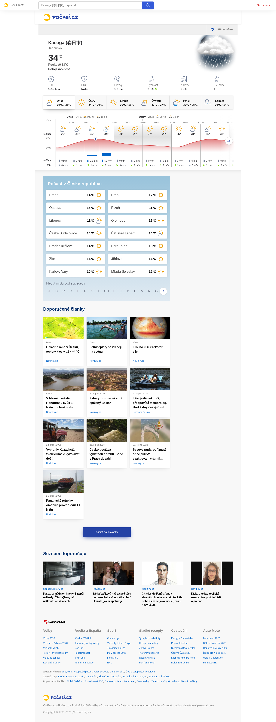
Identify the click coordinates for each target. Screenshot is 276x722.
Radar (156, 705)
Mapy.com (66, 671)
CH (106, 291)
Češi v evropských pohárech (140, 671)
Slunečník (104, 676)
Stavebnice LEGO (94, 681)
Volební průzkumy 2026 (55, 643)
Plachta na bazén (75, 676)
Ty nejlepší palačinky (149, 638)
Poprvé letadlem (179, 643)
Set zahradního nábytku (135, 676)
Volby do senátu (51, 658)
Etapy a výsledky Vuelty (87, 643)
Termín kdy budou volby (55, 653)
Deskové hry (143, 681)
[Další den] (229, 141)
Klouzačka (115, 676)
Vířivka (166, 676)
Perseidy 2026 (101, 671)
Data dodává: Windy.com (135, 705)
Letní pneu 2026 (211, 638)
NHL (109, 662)
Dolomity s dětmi (180, 662)
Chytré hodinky (171, 681)
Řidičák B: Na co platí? (214, 653)
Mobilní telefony (75, 681)
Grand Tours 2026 (84, 662)
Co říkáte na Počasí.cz (56, 705)
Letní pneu (129, 681)
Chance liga (113, 638)
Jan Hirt (79, 648)
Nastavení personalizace (199, 705)
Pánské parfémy (188, 681)
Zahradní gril (155, 676)
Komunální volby (51, 662)
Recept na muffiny (148, 643)
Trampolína (91, 676)
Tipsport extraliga (116, 648)
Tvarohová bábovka (149, 653)
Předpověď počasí (82, 671)
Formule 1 (112, 658)
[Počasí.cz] (60, 17)
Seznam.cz (263, 5)
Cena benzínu (117, 671)
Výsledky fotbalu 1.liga (118, 643)
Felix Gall (80, 658)
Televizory (157, 681)
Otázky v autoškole (213, 658)
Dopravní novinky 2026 (215, 648)
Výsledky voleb (51, 648)
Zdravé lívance (146, 648)
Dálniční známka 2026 (214, 643)
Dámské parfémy (114, 681)
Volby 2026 (49, 638)
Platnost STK (210, 662)
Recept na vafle (147, 658)
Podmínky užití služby (85, 705)
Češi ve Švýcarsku (180, 653)
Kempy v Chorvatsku (182, 638)
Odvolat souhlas (172, 705)
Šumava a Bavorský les (183, 648)
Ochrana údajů (109, 705)
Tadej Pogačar (82, 653)
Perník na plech (147, 662)
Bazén (61, 676)
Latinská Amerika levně (183, 658)
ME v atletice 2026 (116, 653)
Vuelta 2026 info (83, 638)
